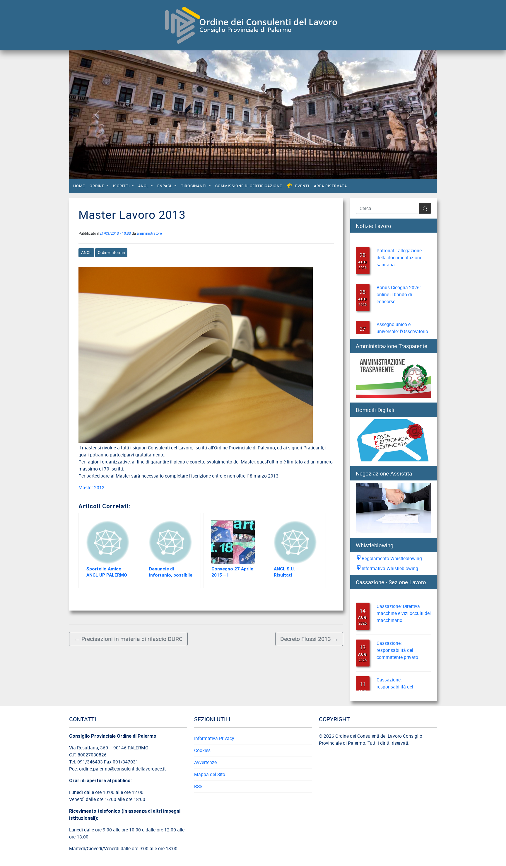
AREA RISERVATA (330, 185)
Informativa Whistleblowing (390, 568)
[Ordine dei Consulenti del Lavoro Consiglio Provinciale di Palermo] (251, 24)
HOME (79, 185)
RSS (198, 786)
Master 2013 (91, 487)
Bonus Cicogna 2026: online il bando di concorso (399, 285)
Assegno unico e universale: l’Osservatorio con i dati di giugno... (402, 322)
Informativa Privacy (214, 738)
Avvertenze (205, 762)
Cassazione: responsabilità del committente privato (397, 641)
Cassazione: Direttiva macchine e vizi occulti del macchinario (404, 604)
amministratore (149, 233)
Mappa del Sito (209, 774)
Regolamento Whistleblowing (392, 558)
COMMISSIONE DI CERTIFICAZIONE (248, 185)
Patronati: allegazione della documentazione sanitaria (399, 248)
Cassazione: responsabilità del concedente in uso (395, 678)
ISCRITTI (122, 185)
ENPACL (165, 185)
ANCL (144, 185)
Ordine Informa (111, 252)
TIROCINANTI (194, 185)
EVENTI (302, 185)
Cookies (202, 750)
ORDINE (97, 185)
